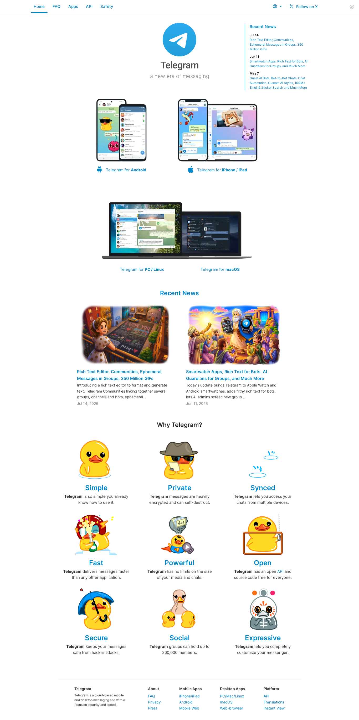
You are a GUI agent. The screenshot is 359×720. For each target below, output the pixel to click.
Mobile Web (189, 708)
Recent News (263, 26)
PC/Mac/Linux (232, 696)
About (153, 688)
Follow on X (306, 6)
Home (39, 6)
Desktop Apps (232, 688)
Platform (271, 688)
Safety (106, 6)
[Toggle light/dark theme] (352, 6)
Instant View (274, 708)
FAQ (56, 6)
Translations (274, 702)
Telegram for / (222, 169)
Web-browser (231, 708)
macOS (226, 702)
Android (186, 702)
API (89, 6)
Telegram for (126, 169)
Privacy (154, 702)
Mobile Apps (190, 688)
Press (152, 708)
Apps (73, 6)
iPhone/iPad (189, 696)
